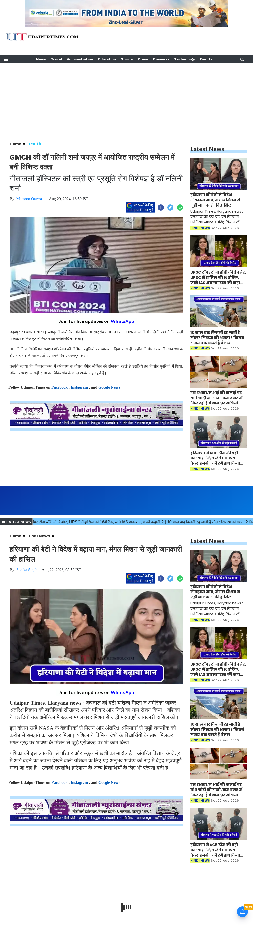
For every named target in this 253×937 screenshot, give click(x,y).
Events (206, 59)
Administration (80, 59)
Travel (56, 59)
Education (107, 59)
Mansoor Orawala (30, 199)
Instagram (79, 387)
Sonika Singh (26, 570)
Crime (143, 59)
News (41, 59)
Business (161, 59)
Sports (127, 59)
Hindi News (38, 536)
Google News (109, 387)
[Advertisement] (126, 97)
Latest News (207, 148)
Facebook (59, 387)
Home (15, 143)
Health (34, 143)
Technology (184, 59)
